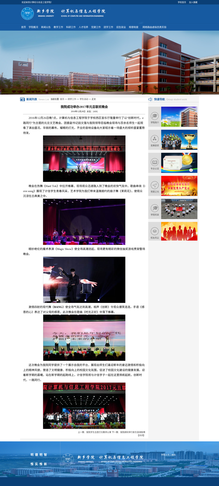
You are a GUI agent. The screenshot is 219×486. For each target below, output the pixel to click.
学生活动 (84, 99)
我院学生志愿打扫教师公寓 (98, 432)
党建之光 (155, 191)
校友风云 (155, 238)
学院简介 (155, 122)
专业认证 (155, 168)
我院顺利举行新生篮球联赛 (132, 432)
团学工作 (72, 99)
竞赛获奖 (155, 145)
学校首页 (182, 2)
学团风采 (155, 214)
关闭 (141, 435)
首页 (62, 99)
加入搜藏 (193, 2)
